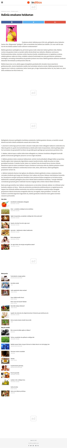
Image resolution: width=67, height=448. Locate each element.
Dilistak (12, 358)
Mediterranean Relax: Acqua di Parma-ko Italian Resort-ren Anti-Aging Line (30, 344)
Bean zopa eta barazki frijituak (18, 301)
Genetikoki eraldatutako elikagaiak (20, 202)
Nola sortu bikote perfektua (18, 391)
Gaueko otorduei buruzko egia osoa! (20, 223)
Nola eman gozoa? (15, 237)
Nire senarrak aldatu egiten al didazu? (21, 330)
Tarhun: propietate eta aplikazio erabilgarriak (22, 337)
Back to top (34, 440)
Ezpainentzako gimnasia (17, 365)
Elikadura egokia (14, 11)
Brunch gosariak (15, 373)
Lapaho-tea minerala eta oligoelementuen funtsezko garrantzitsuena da (29, 313)
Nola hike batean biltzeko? (18, 306)
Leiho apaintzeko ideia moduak (19, 290)
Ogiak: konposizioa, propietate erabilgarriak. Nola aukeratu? (26, 216)
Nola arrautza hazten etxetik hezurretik (21, 320)
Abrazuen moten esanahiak (18, 351)
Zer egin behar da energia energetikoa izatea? (23, 244)
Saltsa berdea (14, 387)
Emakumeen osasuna (5, 11)
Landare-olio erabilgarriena (18, 380)
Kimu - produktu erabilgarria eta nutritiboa (22, 209)
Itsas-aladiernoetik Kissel (17, 297)
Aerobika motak (15, 283)
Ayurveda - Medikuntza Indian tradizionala (21, 230)
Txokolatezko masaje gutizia (18, 276)
